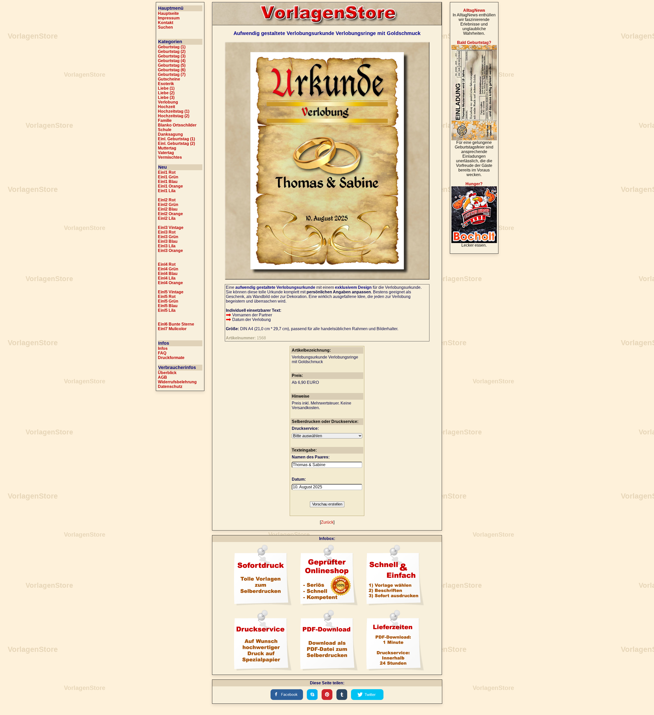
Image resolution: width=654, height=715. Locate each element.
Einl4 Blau (168, 273)
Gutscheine (169, 79)
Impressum (169, 18)
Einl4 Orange (170, 283)
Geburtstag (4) (171, 61)
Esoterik (166, 84)
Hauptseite (168, 13)
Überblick (167, 373)
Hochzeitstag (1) (173, 111)
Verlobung (168, 102)
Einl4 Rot (167, 264)
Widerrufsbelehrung (177, 382)
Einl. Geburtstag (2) (176, 143)
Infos (163, 348)
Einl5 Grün (168, 301)
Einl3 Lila (167, 246)
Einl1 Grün (168, 177)
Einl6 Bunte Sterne (176, 324)
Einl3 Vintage (170, 227)
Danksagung (170, 134)
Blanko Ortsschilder (177, 125)
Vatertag (166, 153)
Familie (165, 120)
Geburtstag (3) (171, 56)
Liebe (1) (166, 88)
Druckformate (171, 357)
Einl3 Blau (168, 241)
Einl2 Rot (167, 200)
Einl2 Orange (170, 214)
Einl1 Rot (167, 172)
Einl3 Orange (170, 250)
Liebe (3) (166, 97)
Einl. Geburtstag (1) (176, 139)
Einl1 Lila (167, 191)
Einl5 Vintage (170, 292)
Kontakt (165, 22)
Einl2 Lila (167, 218)
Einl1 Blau (168, 181)
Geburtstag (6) (171, 70)
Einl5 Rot (167, 296)
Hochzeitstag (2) (173, 116)
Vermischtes (170, 157)
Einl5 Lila (167, 310)
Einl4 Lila (167, 278)
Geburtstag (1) (171, 47)
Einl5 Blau (168, 306)
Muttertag (167, 148)
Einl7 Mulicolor (172, 329)
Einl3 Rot (167, 232)
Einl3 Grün (168, 237)
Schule (164, 130)
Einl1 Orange (170, 186)
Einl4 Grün (168, 269)
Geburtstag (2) (171, 51)
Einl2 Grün (168, 204)
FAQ (162, 353)
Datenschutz (170, 386)
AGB (162, 377)
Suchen (165, 27)
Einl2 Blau (168, 209)
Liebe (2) (166, 93)
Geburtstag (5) (171, 65)
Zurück (327, 522)
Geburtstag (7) (171, 74)
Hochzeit (166, 107)
